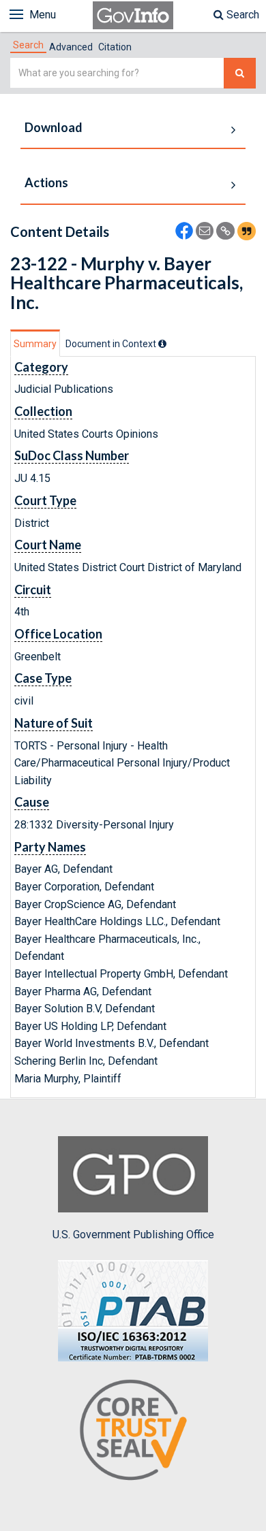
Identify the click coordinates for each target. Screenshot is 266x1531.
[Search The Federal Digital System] (240, 73)
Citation (115, 47)
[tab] (28, 45)
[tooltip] (162, 344)
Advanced (71, 47)
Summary (35, 343)
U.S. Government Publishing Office (133, 1234)
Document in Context (111, 343)
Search (241, 14)
